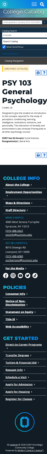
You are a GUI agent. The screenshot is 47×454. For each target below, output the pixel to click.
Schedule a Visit (16, 377)
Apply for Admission (19, 384)
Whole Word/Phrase (15, 47)
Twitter (27, 275)
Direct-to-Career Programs (23, 344)
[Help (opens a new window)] (44, 72)
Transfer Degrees (17, 355)
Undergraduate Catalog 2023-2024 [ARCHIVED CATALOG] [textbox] (24, 22)
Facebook (5, 275)
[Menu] (34, 4)
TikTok (35, 275)
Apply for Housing (17, 391)
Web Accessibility (17, 326)
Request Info (14, 370)
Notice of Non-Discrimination (15, 302)
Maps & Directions (17, 203)
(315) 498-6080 (14, 256)
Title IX (10, 319)
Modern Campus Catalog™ (30, 450)
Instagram (13, 275)
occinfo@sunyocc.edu (18, 235)
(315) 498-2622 (14, 231)
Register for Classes (18, 399)
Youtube (20, 275)
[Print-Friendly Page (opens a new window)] (38, 72)
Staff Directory (15, 210)
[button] (42, 4)
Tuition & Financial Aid (21, 362)
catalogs (14, 444)
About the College (17, 184)
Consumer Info (15, 294)
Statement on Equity (19, 312)
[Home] (4, 4)
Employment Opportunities (23, 192)
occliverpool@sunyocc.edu (21, 260)
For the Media (14, 268)
